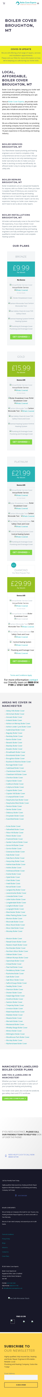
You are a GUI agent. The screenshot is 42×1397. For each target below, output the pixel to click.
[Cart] (4, 3)
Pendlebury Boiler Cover (15, 970)
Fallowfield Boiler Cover (15, 829)
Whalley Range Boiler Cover (16, 1027)
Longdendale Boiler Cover (16, 902)
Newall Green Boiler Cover (16, 942)
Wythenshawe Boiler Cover (16, 1043)
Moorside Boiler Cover (14, 922)
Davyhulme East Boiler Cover (17, 800)
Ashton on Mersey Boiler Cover (18, 723)
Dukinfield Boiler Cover (15, 819)
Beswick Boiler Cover (14, 742)
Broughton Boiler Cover (15, 758)
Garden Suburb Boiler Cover (17, 842)
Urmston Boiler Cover (14, 1008)
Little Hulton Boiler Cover (16, 899)
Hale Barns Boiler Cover (15, 858)
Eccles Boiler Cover (13, 826)
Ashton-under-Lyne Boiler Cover (18, 727)
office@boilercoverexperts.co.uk (12, 1288)
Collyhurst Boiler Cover (15, 787)
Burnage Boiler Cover (14, 765)
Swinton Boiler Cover (14, 1002)
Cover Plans (5, 1256)
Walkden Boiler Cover (14, 1015)
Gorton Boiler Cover (14, 848)
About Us (5, 1247)
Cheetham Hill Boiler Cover (16, 774)
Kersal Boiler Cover (13, 887)
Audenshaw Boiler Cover (15, 730)
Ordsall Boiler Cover (14, 964)
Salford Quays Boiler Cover (16, 983)
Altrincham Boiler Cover (15, 714)
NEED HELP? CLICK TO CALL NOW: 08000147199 (21, 1156)
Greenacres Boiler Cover (15, 852)
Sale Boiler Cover (12, 977)
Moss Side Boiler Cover (15, 928)
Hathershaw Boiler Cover (15, 864)
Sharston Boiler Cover (14, 989)
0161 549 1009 (11, 1283)
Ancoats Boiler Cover (14, 717)
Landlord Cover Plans (15, 1098)
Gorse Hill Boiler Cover (15, 845)
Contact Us (5, 1252)
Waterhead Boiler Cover (15, 1012)
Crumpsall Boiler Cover (15, 797)
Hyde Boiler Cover (13, 877)
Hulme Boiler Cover (13, 874)
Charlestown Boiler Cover (16, 771)
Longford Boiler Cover (14, 906)
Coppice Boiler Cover (14, 790)
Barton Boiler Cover (14, 739)
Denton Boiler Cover (14, 806)
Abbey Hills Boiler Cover (15, 711)
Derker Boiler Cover (14, 809)
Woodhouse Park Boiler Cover (17, 1037)
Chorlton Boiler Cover (14, 777)
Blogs (3, 1243)
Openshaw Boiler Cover (15, 961)
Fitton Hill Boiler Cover (14, 832)
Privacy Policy (6, 1239)
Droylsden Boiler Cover (15, 816)
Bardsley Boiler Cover (14, 736)
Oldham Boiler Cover (14, 954)
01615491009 (22, 1196)
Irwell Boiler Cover (13, 883)
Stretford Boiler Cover (14, 999)
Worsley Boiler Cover (14, 1040)
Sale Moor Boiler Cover (15, 980)
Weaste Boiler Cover (14, 1018)
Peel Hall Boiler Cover (14, 967)
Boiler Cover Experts (16, 101)
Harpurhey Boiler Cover (15, 861)
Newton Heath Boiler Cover (16, 945)
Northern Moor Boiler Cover (17, 951)
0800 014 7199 (13, 1286)
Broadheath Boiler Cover (15, 752)
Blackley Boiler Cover (14, 746)
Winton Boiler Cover (14, 1031)
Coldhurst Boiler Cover (15, 784)
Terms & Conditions (8, 1234)
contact (33, 679)
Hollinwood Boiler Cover (15, 871)
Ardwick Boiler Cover (14, 720)
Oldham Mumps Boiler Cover (17, 957)
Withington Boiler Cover (15, 1034)
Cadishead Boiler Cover (15, 768)
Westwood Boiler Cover (15, 1024)
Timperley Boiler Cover (15, 1005)
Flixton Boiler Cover (13, 836)
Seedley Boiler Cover (14, 986)
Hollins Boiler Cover (13, 867)
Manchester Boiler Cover (15, 912)
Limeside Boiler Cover (14, 896)
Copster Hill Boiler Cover (15, 793)
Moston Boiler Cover (14, 938)
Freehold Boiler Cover (14, 839)
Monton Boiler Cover (14, 918)
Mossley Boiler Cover (14, 931)
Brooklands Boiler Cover (15, 755)
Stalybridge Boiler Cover (15, 996)
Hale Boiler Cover (13, 855)
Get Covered (21, 337)
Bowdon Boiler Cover (14, 749)
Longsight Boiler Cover (15, 909)
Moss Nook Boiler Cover (15, 925)
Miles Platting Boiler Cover (16, 915)
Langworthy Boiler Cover (15, 890)
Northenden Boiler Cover (16, 948)
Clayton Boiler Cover (14, 781)
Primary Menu (38, 3)
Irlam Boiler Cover (13, 880)
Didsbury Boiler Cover (14, 812)
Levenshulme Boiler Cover (16, 893)
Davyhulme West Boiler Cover (17, 803)
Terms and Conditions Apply (21, 675)
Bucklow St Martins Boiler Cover (18, 762)
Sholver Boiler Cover (14, 992)
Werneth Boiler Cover (14, 1021)
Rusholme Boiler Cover (15, 973)
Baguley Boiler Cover (14, 733)
